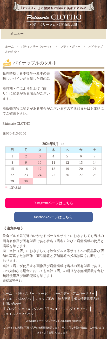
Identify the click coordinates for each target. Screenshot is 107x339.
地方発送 (64, 299)
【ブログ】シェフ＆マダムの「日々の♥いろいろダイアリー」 (46, 309)
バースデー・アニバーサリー (74, 293)
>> (62, 144)
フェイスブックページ (18, 314)
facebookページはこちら (53, 217)
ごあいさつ (23, 299)
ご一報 (93, 327)
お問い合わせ (12, 303)
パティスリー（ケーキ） (36, 46)
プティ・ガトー (71, 46)
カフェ (7, 299)
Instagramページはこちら (53, 203)
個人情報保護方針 (86, 299)
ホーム (9, 46)
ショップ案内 (44, 299)
